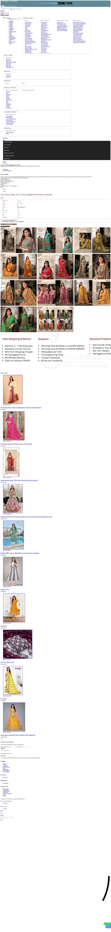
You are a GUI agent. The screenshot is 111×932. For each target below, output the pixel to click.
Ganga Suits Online (77, 38)
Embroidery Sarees (45, 30)
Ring (7, 93)
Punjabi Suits (75, 31)
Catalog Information (7, 170)
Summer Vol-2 (5, 589)
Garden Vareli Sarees (45, 37)
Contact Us (7, 6)
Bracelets (8, 91)
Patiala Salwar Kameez (61, 27)
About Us (5, 764)
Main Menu (5, 138)
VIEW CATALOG (7, 404)
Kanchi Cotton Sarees (45, 53)
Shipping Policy (6, 791)
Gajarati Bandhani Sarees (46, 34)
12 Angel (11, 23)
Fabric (4, 189)
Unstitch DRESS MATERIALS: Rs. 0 (9, 220)
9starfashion (11, 29)
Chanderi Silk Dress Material (79, 42)
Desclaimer (5, 792)
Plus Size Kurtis (28, 35)
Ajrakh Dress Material (77, 27)
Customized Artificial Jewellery (28, 90)
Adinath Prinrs (12, 41)
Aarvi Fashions (12, 37)
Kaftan (26, 29)
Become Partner (6, 767)
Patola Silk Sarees (44, 42)
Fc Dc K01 (4, 626)
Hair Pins (8, 106)
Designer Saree (44, 22)
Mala (7, 101)
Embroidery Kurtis (29, 53)
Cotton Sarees (44, 23)
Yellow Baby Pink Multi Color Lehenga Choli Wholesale (18, 735)
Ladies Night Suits (10, 132)
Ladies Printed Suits (77, 35)
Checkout (7, 15)
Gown (26, 27)
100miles (11, 22)
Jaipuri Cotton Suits (77, 37)
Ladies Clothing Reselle (10, 114)
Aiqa (10, 44)
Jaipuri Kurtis (27, 30)
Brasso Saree (43, 51)
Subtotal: (2, 14)
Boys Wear (8, 75)
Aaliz (10, 33)
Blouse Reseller (9, 120)
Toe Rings (8, 105)
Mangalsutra (8, 94)
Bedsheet (7, 83)
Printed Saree (43, 26)
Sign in (11, 6)
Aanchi (10, 35)
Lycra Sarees (43, 31)
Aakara (10, 32)
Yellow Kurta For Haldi (11, 62)
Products (5, 162)
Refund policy (6, 790)
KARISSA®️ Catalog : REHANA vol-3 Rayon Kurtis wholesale (20, 553)
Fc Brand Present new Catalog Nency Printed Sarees (16, 444)
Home (4, 17)
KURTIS (26, 20)
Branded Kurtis (28, 50)
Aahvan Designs (12, 31)
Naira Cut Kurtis (28, 47)
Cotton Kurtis (27, 25)
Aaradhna (11, 36)
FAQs (4, 794)
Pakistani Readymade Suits (62, 26)
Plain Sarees (43, 29)
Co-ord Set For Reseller (11, 118)
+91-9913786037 (4, 1)
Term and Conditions (7, 793)
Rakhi (7, 102)
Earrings (7, 97)
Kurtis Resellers (9, 117)
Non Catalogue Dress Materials (79, 23)
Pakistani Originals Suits (62, 29)
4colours (11, 25)
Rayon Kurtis (27, 37)
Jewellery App (9, 108)
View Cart (3, 15)
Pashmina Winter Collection (78, 22)
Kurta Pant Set (28, 31)
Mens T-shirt (8, 63)
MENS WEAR (8, 57)
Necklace (8, 98)
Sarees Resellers (9, 116)
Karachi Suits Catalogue (78, 33)
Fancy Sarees (43, 47)
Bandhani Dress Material (78, 26)
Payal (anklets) (9, 99)
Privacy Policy (6, 788)
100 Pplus (11, 21)
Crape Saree (43, 50)
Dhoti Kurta (8, 66)
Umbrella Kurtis (28, 51)
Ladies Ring (8, 104)
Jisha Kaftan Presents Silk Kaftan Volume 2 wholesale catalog (19, 480)
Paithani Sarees (44, 38)
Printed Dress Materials (78, 39)
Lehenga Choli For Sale (11, 121)
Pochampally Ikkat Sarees (46, 39)
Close (8, 13)
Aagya (10, 30)
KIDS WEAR (8, 73)
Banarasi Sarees (44, 25)
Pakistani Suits (60, 22)
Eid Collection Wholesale (62, 30)
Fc (17, 205)
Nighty (7, 133)
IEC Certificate (6, 771)
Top (26, 45)
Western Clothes (9, 124)
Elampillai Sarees (44, 35)
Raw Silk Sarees (44, 43)
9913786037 (3, 755)
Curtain (23, 83)
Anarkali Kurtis (28, 43)
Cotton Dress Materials (77, 34)
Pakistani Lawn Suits (61, 23)
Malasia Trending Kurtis (30, 41)
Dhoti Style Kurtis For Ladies (31, 49)
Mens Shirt (8, 60)
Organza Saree (44, 49)
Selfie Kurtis (27, 26)
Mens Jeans (8, 64)
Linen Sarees (43, 41)
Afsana (10, 43)
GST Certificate (6, 770)
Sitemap (4, 795)
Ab (9, 40)
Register (15, 6)
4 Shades (11, 24)
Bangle (7, 95)
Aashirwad (11, 39)
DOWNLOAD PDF (5, 226)
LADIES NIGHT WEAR (10, 130)
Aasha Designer (12, 38)
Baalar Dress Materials (77, 30)
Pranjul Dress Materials (78, 29)
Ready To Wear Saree (45, 46)
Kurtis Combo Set (28, 39)
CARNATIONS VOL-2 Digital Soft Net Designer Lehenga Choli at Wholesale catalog (26, 516)
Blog (4, 768)
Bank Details (5, 769)
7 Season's (11, 28)
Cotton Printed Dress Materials (79, 41)
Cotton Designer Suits (61, 25)
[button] (55, 930)
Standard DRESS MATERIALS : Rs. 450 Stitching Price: (13, 221)
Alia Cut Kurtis (28, 46)
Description (5, 169)
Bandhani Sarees (44, 33)
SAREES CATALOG (44, 20)
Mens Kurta (8, 59)
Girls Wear (8, 76)
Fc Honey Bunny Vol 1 (7, 662)
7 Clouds (11, 27)
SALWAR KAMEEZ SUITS (62, 20)
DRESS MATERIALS (77, 20)
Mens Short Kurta (9, 67)
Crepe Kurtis (27, 34)
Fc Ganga (3, 698)
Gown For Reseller (10, 122)
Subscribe (3, 748)
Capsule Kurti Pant (29, 33)
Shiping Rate (5, 783)
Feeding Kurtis (28, 22)
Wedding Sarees (44, 27)
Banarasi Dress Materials (78, 25)
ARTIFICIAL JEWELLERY (11, 90)
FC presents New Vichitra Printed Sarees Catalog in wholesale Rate (21, 407)
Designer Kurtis (28, 23)
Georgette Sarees (44, 45)
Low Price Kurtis (28, 38)
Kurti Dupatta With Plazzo (30, 42)
